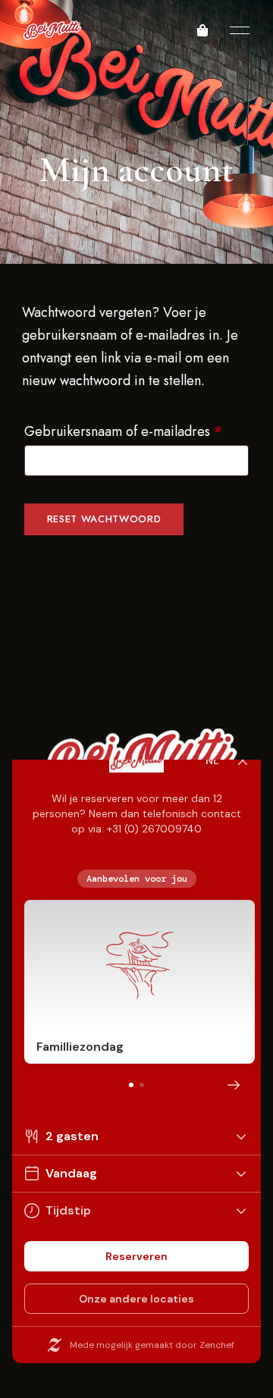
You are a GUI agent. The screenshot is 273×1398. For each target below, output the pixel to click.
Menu (236, 30)
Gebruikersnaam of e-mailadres (136, 429)
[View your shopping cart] (202, 30)
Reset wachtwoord (104, 519)
